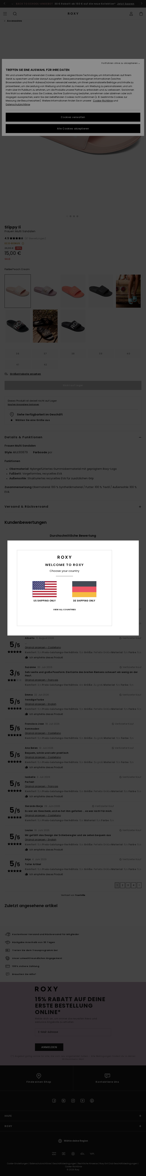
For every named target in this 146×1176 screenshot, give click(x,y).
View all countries (64, 609)
